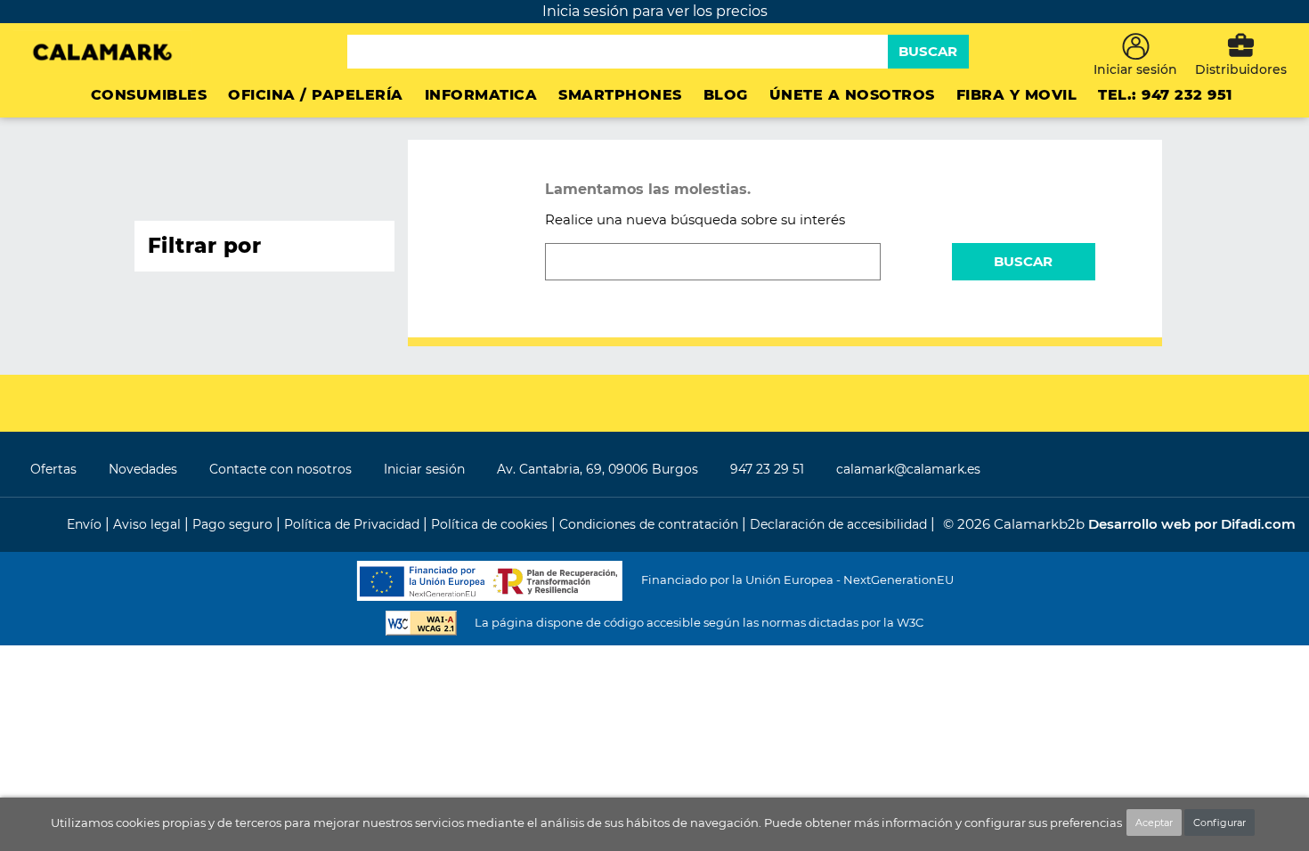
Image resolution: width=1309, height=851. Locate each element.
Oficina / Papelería (315, 94)
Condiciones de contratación (650, 524)
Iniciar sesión (424, 469)
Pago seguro (234, 524)
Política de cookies (491, 524)
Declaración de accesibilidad (840, 524)
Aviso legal (148, 524)
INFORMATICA (481, 94)
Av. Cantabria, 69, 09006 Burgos (597, 469)
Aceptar (1154, 822)
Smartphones (620, 94)
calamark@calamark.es (908, 469)
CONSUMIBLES (149, 94)
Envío (86, 524)
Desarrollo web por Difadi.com (1192, 523)
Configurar (1219, 822)
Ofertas (53, 469)
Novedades (143, 469)
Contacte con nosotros (280, 469)
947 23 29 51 (767, 469)
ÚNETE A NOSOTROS (852, 94)
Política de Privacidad (353, 524)
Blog (725, 94)
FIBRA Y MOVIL (1016, 94)
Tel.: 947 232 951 (1165, 94)
